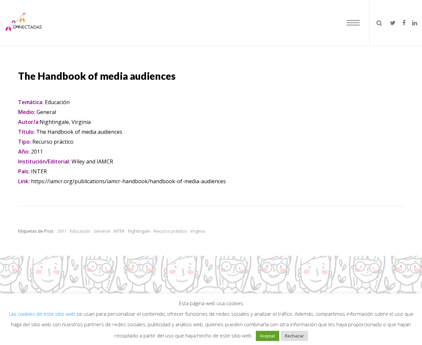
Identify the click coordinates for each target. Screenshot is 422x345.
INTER (119, 231)
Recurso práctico (170, 231)
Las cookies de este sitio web (42, 313)
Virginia (197, 231)
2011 (62, 231)
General (102, 231)
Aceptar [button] (267, 336)
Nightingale (139, 231)
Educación (80, 231)
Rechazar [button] (294, 336)
